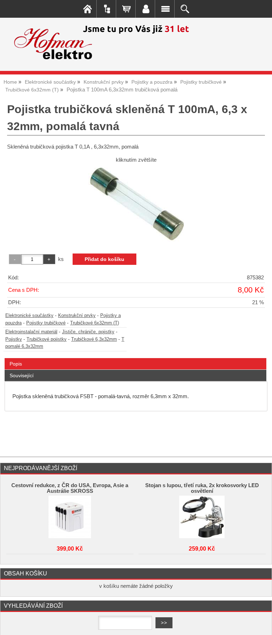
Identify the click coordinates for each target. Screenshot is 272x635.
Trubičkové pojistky (47, 339)
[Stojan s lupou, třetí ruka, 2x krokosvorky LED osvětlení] (202, 517)
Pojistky (13, 339)
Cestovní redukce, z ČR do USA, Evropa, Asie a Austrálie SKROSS (69, 488)
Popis (16, 364)
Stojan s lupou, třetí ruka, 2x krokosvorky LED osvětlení (202, 488)
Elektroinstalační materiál (31, 331)
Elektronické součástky (29, 315)
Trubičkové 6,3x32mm (94, 339)
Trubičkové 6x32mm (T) (94, 323)
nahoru (261, 624)
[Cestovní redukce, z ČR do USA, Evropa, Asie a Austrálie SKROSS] (69, 517)
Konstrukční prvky (77, 315)
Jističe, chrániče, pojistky (88, 331)
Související (22, 375)
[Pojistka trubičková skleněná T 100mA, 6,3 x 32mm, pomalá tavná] (136, 206)
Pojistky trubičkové (46, 323)
